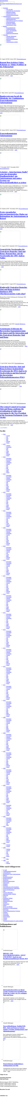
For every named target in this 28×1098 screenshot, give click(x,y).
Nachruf (5, 902)
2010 (4, 700)
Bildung (5, 875)
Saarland (5, 912)
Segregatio (5, 914)
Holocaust (5, 895)
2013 (4, 648)
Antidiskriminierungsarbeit (12, 18)
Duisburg (5, 885)
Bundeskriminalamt (8, 877)
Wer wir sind (9, 9)
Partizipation (6, 904)
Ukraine (5, 918)
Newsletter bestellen (5, 3)
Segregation (6, 915)
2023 (4, 474)
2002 (4, 826)
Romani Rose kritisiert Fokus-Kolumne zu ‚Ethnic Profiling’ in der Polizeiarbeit (13, 64)
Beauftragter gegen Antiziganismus (11, 874)
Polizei (4, 905)
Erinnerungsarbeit (10, 22)
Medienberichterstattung (12, 33)
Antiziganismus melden (12, 42)
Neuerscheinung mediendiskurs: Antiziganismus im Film (13, 1064)
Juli (7, 437)
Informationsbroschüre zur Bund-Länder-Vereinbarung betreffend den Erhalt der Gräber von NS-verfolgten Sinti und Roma (15, 992)
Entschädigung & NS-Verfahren (11, 887)
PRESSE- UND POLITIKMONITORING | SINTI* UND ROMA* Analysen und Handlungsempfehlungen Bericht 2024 (15, 956)
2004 (4, 803)
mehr (11, 75)
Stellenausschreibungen (12, 39)
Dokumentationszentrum (12, 15)
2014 (4, 629)
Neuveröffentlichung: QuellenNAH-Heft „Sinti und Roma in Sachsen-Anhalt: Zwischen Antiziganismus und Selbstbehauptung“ (15, 1028)
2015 (4, 612)
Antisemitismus (7, 872)
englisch (6, 0)
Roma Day (5, 909)
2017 (4, 576)
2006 (4, 768)
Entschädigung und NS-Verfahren (14, 20)
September (8, 447)
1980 (4, 860)
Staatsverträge (6, 916)
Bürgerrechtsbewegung (9, 881)
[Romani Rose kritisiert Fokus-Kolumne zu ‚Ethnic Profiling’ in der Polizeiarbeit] (10, 57)
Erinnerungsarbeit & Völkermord (11, 888)
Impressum (19, 3)
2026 (4, 434)
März (7, 452)
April (7, 451)
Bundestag (5, 880)
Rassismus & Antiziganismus (10, 908)
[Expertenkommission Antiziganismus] (10, 128)
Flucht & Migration (8, 892)
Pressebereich (9, 32)
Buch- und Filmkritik (11, 30)
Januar (7, 442)
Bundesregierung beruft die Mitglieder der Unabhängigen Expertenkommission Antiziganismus (12, 99)
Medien (5, 26)
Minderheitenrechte (11, 19)
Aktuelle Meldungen (11, 36)
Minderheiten (6, 899)
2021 (4, 510)
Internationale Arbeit (11, 25)
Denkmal (5, 884)
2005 (4, 785)
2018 (4, 560)
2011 (4, 685)
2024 (4, 457)
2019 (4, 546)
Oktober (8, 445)
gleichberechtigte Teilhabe (9, 894)
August (8, 435)
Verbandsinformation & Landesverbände (13, 921)
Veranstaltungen (10, 37)
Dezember (8, 458)
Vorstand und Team (11, 13)
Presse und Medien (7, 906)
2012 (4, 666)
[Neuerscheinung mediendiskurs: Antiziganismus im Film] (11, 1059)
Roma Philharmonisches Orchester (11, 911)
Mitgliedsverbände (10, 12)
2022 (4, 492)
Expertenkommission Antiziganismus (8, 134)
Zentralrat (5, 8)
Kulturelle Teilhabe (11, 23)
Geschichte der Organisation (13, 10)
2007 (4, 751)
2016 (4, 594)
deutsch (2, 0)
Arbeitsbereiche (7, 16)
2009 (4, 717)
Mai (7, 440)
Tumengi (8, 40)
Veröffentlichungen (11, 29)
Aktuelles (5, 35)
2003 (4, 816)
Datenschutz (13, 3)
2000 (4, 847)
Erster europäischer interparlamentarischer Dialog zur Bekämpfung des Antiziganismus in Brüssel (14, 215)
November (8, 459)
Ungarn (5, 919)
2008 (4, 733)
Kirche (4, 897)
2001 (4, 843)
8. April (5, 870)
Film (4, 891)
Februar (8, 441)
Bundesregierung (7, 878)
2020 (4, 527)
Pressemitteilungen (10, 27)
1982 (4, 857)
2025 (4, 444)
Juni (7, 438)
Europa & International (8, 889)
